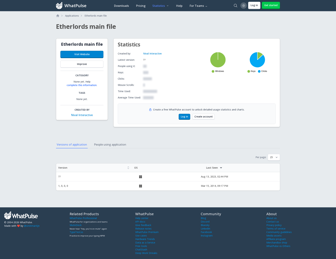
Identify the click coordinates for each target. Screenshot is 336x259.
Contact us (272, 221)
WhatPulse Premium (147, 232)
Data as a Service (145, 242)
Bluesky (205, 225)
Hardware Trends (145, 239)
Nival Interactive (82, 115)
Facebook (206, 232)
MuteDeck (76, 225)
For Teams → (199, 6)
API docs (140, 221)
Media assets (274, 235)
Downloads (121, 6)
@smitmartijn (32, 225)
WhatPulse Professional (83, 218)
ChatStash (141, 249)
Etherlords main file (96, 15)
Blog (203, 218)
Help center (141, 218)
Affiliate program (276, 239)
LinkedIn (205, 228)
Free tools (141, 246)
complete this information (82, 85)
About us (271, 218)
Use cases (141, 235)
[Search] (235, 5)
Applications (72, 15)
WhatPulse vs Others (278, 246)
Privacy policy (274, 225)
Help (179, 6)
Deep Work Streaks (146, 253)
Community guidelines (279, 232)
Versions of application (72, 144)
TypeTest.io (76, 232)
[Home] (57, 15)
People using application (110, 144)
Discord (205, 221)
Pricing (140, 6)
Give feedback (143, 225)
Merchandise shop (276, 242)
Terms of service (275, 228)
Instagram (207, 235)
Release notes (143, 228)
